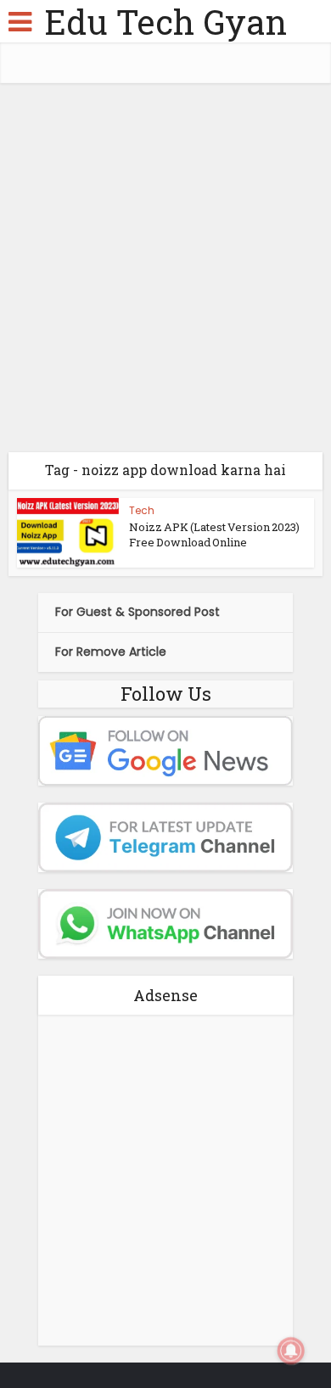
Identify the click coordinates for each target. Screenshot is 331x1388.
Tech (141, 510)
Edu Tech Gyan (165, 22)
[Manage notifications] (291, 1350)
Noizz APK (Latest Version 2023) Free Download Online (214, 534)
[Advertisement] (165, 274)
